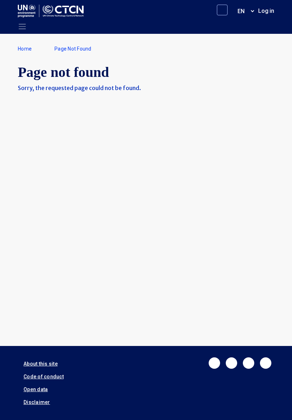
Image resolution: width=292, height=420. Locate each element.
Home (25, 49)
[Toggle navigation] (22, 26)
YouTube (265, 363)
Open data (36, 389)
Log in (266, 10)
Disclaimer (37, 402)
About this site (41, 364)
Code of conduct (44, 376)
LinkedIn (248, 363)
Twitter (231, 363)
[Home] (53, 11)
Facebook (214, 363)
